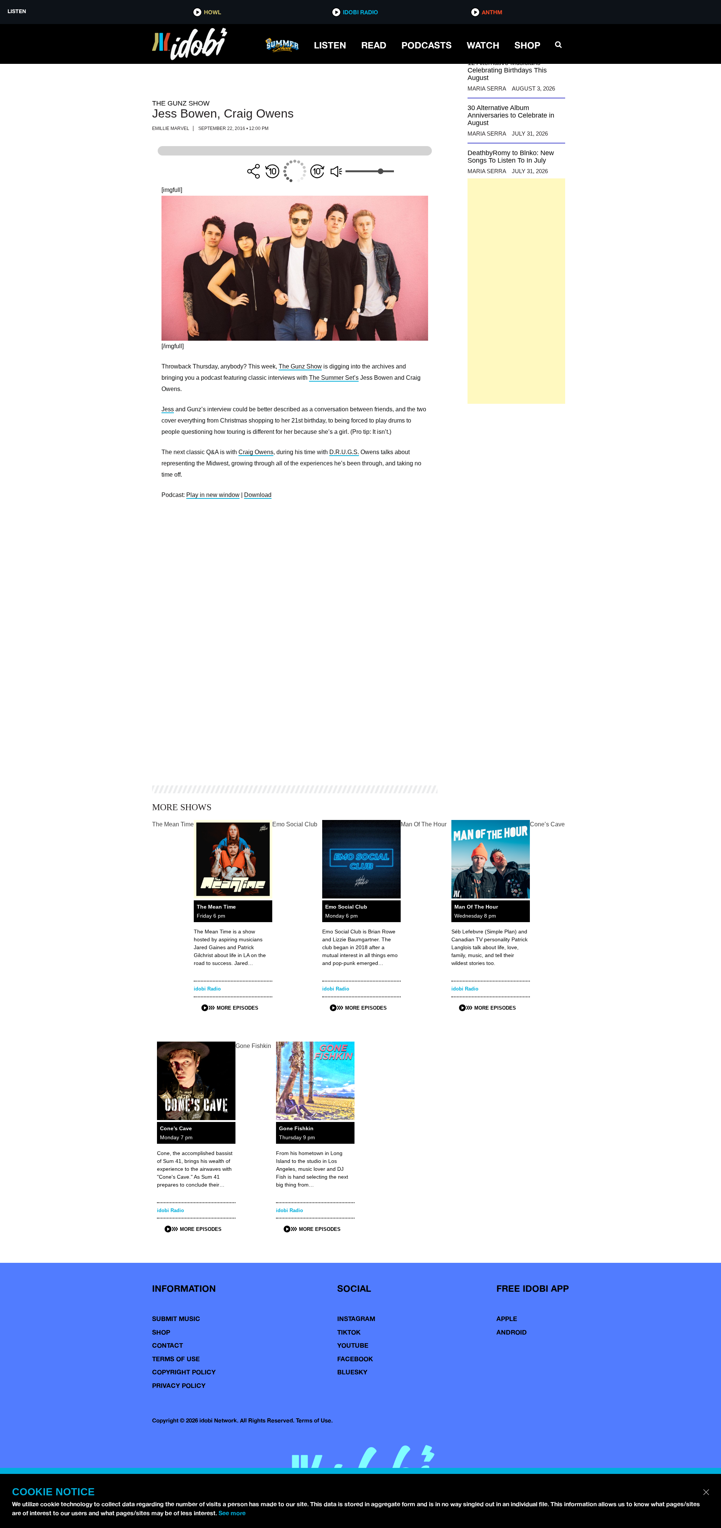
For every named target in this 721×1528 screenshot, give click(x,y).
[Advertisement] (516, 291)
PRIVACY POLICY (178, 1385)
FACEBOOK (355, 1359)
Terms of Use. (314, 1420)
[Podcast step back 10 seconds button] (272, 171)
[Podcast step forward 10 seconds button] (317, 171)
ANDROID (511, 1332)
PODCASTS (426, 45)
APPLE (506, 1319)
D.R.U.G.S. (344, 452)
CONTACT (167, 1345)
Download (258, 495)
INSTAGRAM (356, 1319)
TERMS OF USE (176, 1359)
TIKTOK (348, 1332)
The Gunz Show (300, 366)
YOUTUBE (352, 1345)
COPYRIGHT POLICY (184, 1372)
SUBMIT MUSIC (176, 1319)
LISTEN (330, 45)
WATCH (483, 45)
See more (232, 1513)
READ (373, 45)
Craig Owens (255, 452)
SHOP (527, 45)
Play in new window (213, 495)
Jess (167, 409)
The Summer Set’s (334, 377)
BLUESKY (352, 1372)
